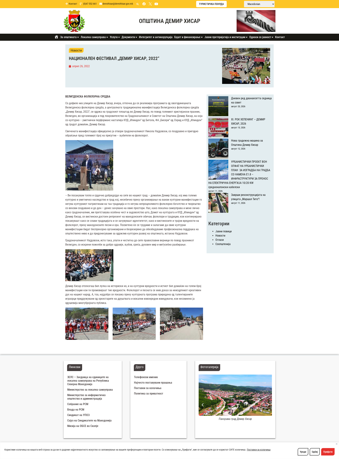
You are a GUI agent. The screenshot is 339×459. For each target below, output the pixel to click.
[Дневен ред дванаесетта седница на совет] (218, 106)
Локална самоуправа (93, 37)
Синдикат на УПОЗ (78, 415)
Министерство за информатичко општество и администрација (86, 396)
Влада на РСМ (75, 409)
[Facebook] (144, 4)
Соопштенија (223, 244)
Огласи (219, 239)
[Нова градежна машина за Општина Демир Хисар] (218, 149)
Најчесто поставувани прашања (153, 382)
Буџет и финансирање (187, 37)
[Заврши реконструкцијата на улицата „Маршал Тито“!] (218, 203)
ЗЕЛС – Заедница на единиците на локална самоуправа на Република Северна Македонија (88, 380)
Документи (128, 37)
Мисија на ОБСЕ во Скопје (82, 426)
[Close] (336, 444)
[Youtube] (156, 4)
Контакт (280, 37)
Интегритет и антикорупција (156, 37)
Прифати (327, 451)
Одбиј (315, 451)
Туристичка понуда (211, 4)
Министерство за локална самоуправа (90, 389)
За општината (68, 37)
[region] (169, 450)
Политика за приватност (148, 393)
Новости (76, 50)
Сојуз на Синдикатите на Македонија (89, 420)
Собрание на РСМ (77, 404)
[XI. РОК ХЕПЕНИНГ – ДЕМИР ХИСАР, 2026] (218, 128)
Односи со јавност (260, 37)
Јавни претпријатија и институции (224, 37)
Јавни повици (223, 231)
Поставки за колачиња (258, 449)
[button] (137, 4)
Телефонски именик (146, 377)
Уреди (303, 451)
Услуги (114, 37)
